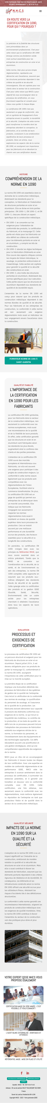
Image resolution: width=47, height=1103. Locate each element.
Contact (23, 1081)
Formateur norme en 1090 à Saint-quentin (23, 360)
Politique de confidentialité (17, 1078)
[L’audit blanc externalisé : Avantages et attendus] (23, 1029)
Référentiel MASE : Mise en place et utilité (23, 1059)
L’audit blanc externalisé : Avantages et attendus (23, 1033)
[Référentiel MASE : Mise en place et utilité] (23, 1056)
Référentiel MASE (26, 552)
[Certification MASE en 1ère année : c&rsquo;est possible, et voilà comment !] (23, 1003)
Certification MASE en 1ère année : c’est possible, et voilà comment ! (23, 1007)
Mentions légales (33, 1078)
